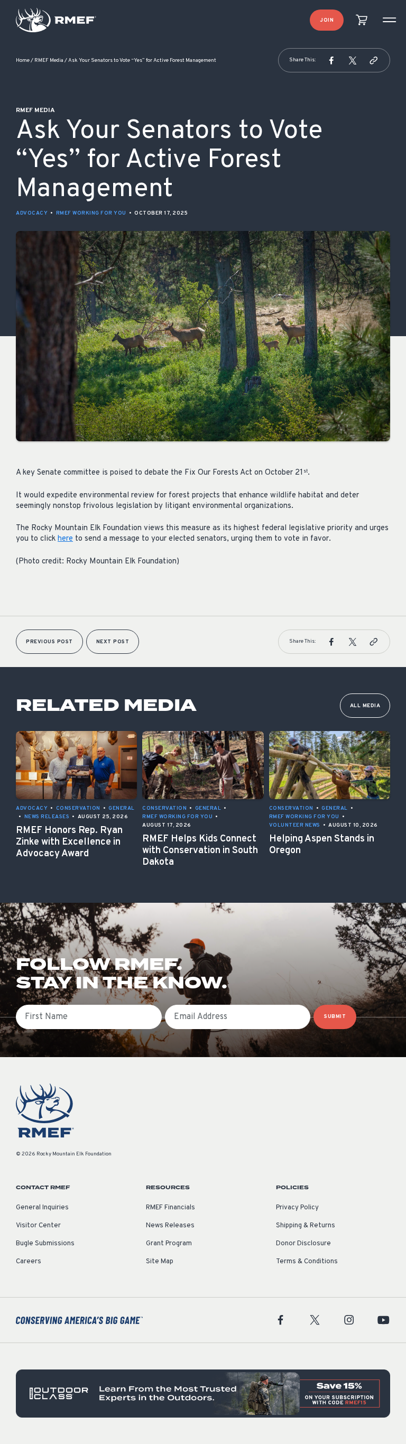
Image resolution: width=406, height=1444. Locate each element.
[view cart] (361, 20)
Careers (28, 1261)
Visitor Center (38, 1225)
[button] (331, 60)
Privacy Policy (297, 1208)
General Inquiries (42, 1208)
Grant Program (169, 1243)
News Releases (170, 1225)
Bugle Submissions (45, 1243)
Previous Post (49, 641)
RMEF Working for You (91, 213)
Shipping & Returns (305, 1225)
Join (327, 20)
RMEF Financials (170, 1208)
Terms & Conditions (307, 1261)
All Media (365, 705)
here (65, 539)
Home (23, 60)
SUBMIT (335, 1016)
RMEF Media (48, 60)
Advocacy (32, 213)
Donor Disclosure (303, 1243)
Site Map (159, 1261)
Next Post (113, 641)
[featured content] (203, 1393)
